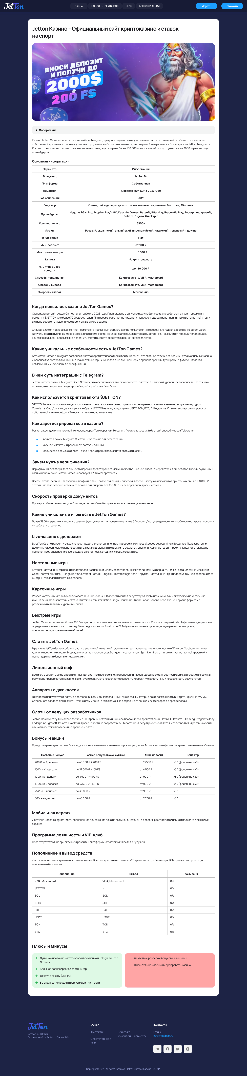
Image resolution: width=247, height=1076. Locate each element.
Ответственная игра (101, 1041)
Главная (79, 6)
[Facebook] (167, 1049)
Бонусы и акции (149, 6)
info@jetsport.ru (163, 1036)
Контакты (97, 1032)
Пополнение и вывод (104, 6)
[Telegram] (157, 1049)
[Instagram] (188, 1049)
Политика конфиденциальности (130, 1034)
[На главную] (14, 6)
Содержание (47, 130)
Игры (129, 6)
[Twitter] (178, 1049)
